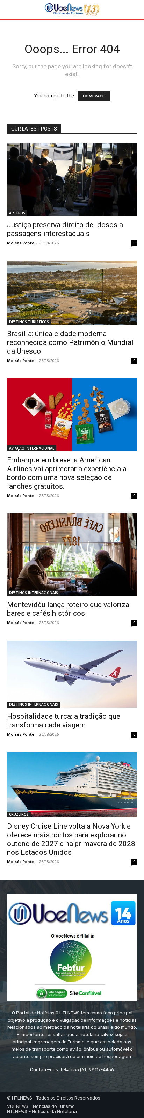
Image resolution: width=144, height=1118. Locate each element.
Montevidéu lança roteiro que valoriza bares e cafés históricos (68, 608)
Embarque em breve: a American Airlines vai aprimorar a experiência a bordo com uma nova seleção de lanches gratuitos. (67, 473)
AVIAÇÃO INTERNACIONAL (31, 448)
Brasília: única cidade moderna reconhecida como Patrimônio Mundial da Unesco (70, 342)
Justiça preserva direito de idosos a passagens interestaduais (65, 229)
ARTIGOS (17, 212)
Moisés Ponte (20, 242)
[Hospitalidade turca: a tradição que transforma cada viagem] (72, 674)
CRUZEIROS (19, 814)
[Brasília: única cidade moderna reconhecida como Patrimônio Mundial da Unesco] (72, 293)
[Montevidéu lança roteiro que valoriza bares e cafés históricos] (72, 554)
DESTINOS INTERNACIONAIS (33, 592)
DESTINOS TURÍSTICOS (29, 321)
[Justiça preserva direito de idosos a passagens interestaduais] (72, 179)
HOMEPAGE (94, 96)
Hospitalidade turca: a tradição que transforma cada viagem (63, 720)
